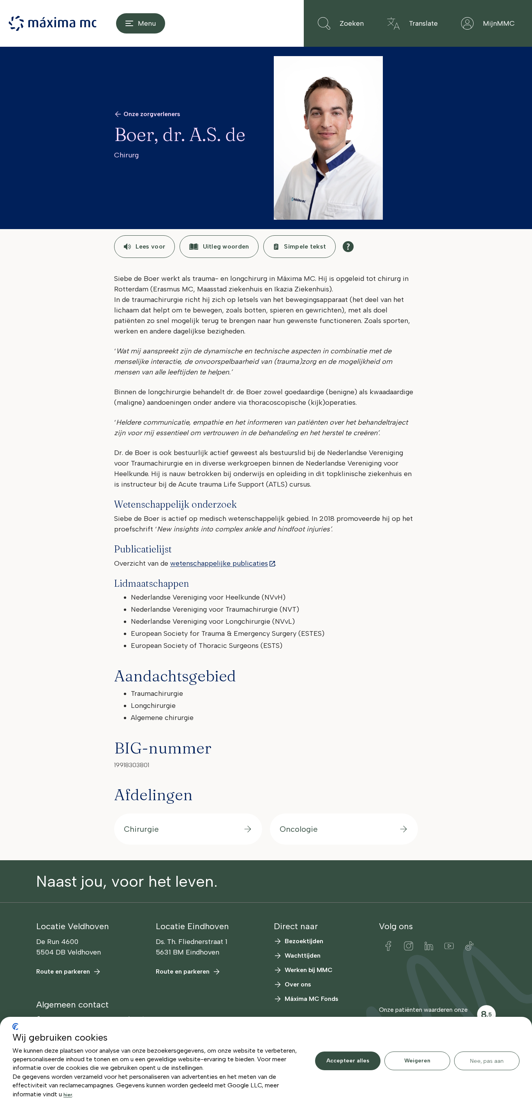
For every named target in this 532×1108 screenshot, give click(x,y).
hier (67, 1094)
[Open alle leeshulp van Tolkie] (348, 246)
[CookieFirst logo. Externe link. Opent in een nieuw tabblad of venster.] (15, 1026)
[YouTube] (449, 946)
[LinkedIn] (428, 946)
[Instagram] (408, 946)
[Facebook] (388, 946)
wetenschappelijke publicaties (219, 563)
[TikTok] (469, 946)
